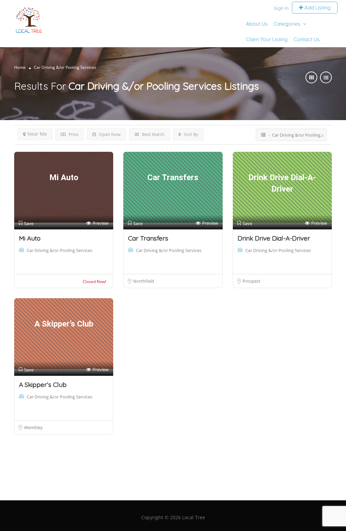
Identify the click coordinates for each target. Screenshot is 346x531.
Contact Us (307, 39)
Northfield (143, 281)
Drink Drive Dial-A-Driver (274, 238)
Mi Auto (30, 238)
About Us (257, 24)
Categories (287, 24)
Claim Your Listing (267, 39)
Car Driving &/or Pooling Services (59, 250)
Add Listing (316, 7)
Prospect (252, 281)
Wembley (33, 427)
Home (20, 67)
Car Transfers (148, 238)
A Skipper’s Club (43, 385)
